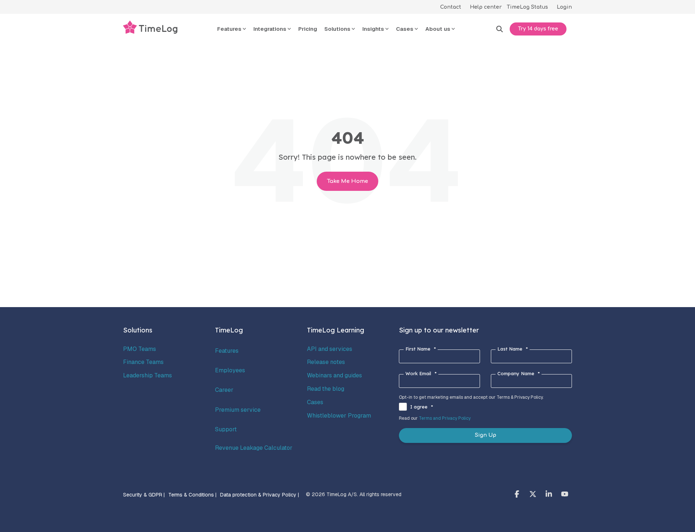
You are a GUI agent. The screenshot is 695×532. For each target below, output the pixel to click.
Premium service (238, 410)
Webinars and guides (334, 375)
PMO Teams (139, 349)
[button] (517, 494)
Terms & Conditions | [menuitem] (192, 494)
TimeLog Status (527, 7)
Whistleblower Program (339, 415)
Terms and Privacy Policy (445, 418)
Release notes (326, 362)
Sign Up (485, 435)
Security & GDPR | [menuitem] (144, 494)
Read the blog (325, 389)
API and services (329, 349)
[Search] (499, 28)
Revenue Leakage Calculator (253, 448)
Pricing (307, 28)
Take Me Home (347, 181)
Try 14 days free (538, 29)
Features (227, 351)
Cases (315, 402)
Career (224, 390)
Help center (486, 7)
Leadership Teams (147, 375)
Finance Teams (143, 362)
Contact (450, 7)
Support (226, 429)
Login (564, 7)
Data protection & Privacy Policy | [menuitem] (259, 494)
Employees (230, 370)
